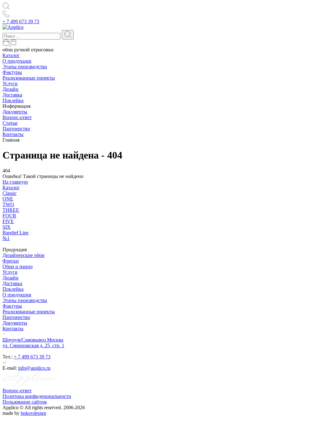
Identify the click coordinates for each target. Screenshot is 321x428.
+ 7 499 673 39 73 (21, 21)
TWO (8, 204)
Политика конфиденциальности (37, 396)
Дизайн (10, 89)
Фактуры (12, 72)
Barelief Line (16, 232)
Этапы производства (25, 66)
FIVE (8, 221)
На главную (15, 182)
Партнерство (16, 128)
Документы (15, 111)
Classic (10, 193)
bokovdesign (33, 413)
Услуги (10, 83)
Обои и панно (18, 266)
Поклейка (13, 100)
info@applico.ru (34, 368)
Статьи (10, 123)
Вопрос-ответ (17, 117)
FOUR (9, 215)
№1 (6, 238)
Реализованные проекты (29, 78)
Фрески (11, 261)
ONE (8, 198)
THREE (11, 210)
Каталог (11, 55)
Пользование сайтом (25, 402)
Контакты (13, 134)
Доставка (12, 94)
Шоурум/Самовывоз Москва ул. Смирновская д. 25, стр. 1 (33, 342)
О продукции (17, 61)
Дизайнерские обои (24, 255)
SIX (7, 227)
